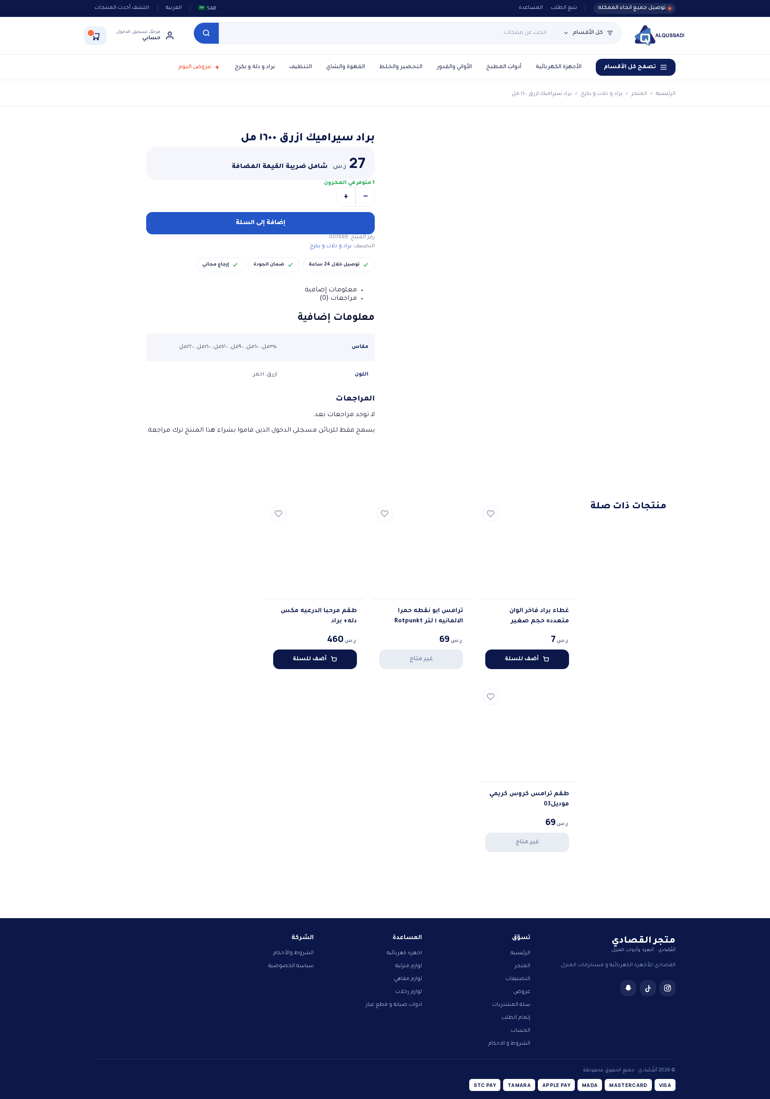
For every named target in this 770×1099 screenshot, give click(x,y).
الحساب (520, 1031)
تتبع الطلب (564, 8)
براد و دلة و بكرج (255, 67)
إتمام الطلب (515, 1018)
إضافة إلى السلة (260, 223)
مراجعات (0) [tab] (338, 298)
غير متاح (421, 659)
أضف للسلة (522, 659)
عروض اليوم (195, 67)
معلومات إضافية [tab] (331, 290)
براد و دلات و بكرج (602, 94)
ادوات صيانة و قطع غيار (394, 1005)
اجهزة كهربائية (404, 953)
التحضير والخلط (400, 67)
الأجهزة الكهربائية (559, 67)
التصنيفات (517, 979)
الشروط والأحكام (293, 953)
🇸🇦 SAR (207, 9)
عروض (521, 992)
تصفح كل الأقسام (630, 67)
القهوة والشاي (345, 67)
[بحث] (206, 33)
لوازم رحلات (408, 992)
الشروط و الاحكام (509, 1044)
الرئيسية (666, 94)
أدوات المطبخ (503, 67)
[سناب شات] (628, 988)
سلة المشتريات (511, 1005)
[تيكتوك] (648, 988)
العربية (174, 8)
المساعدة (531, 8)
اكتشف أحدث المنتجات (121, 8)
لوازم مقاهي (408, 979)
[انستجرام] (667, 988)
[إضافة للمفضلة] (491, 514)
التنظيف (300, 67)
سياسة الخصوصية (291, 966)
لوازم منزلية (408, 966)
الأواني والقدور (454, 67)
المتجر (639, 94)
